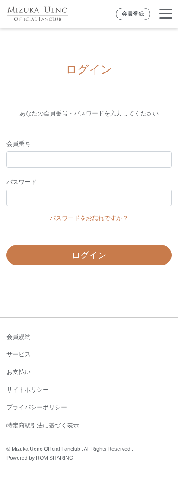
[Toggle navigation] (166, 14)
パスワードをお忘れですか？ (89, 218)
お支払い (18, 371)
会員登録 (133, 14)
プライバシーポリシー (36, 407)
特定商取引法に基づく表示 (42, 425)
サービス (18, 354)
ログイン (89, 255)
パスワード (21, 181)
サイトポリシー (27, 389)
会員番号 (18, 143)
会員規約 (18, 336)
